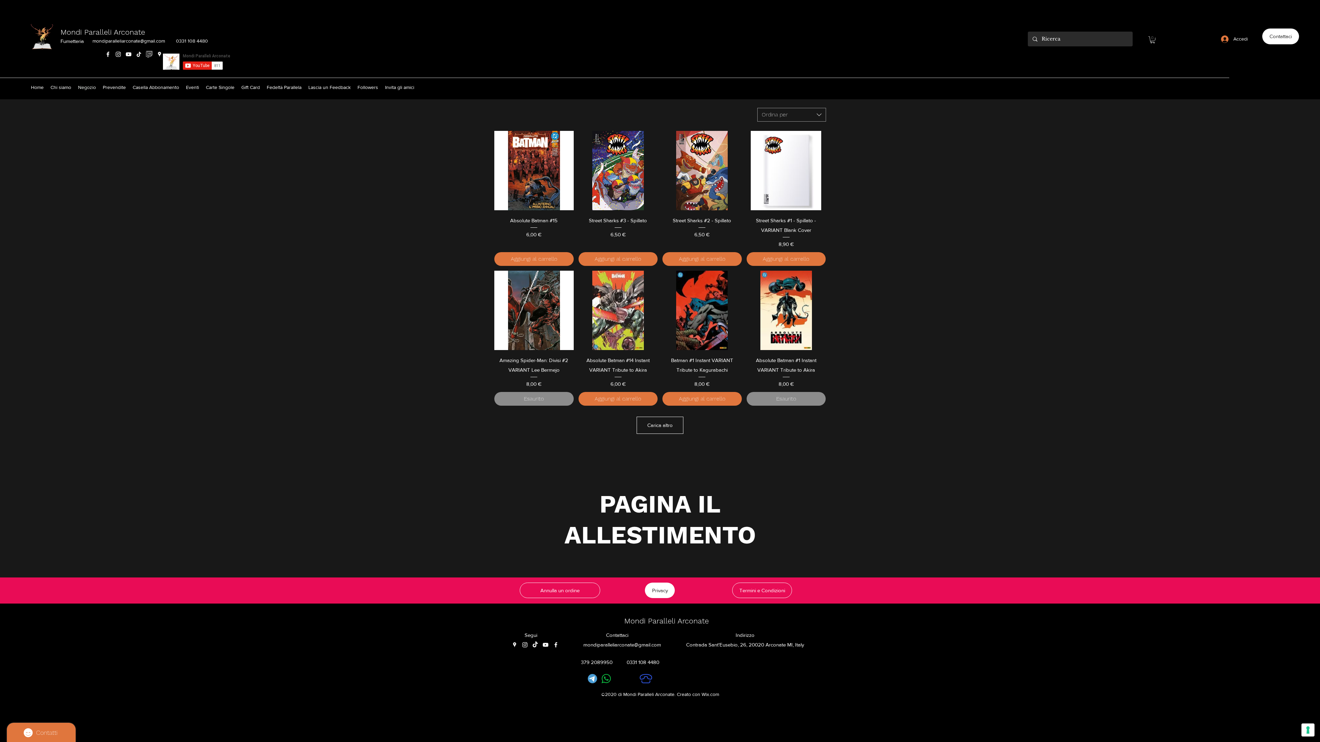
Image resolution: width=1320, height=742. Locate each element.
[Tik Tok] (138, 54)
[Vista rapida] (534, 170)
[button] (1152, 39)
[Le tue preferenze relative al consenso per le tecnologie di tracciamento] (1307, 730)
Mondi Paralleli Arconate (102, 32)
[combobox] (791, 115)
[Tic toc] (535, 644)
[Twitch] (149, 54)
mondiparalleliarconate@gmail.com (128, 41)
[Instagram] (118, 54)
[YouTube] (128, 54)
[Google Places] (159, 54)
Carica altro (660, 425)
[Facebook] (107, 54)
